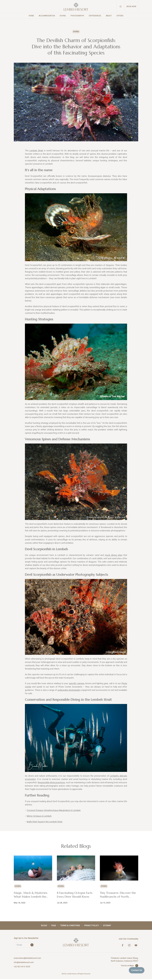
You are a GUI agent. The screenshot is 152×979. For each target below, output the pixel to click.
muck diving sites (113, 555)
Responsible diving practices (51, 782)
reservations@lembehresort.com (27, 958)
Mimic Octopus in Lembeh (39, 816)
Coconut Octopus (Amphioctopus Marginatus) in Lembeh (54, 810)
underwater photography (69, 690)
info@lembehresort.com (24, 962)
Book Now (131, 6)
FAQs (53, 925)
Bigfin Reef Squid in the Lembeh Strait (44, 821)
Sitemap (107, 925)
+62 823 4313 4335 (22, 966)
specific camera (76, 683)
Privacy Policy (91, 925)
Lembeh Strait (36, 150)
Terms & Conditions (70, 925)
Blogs (44, 925)
